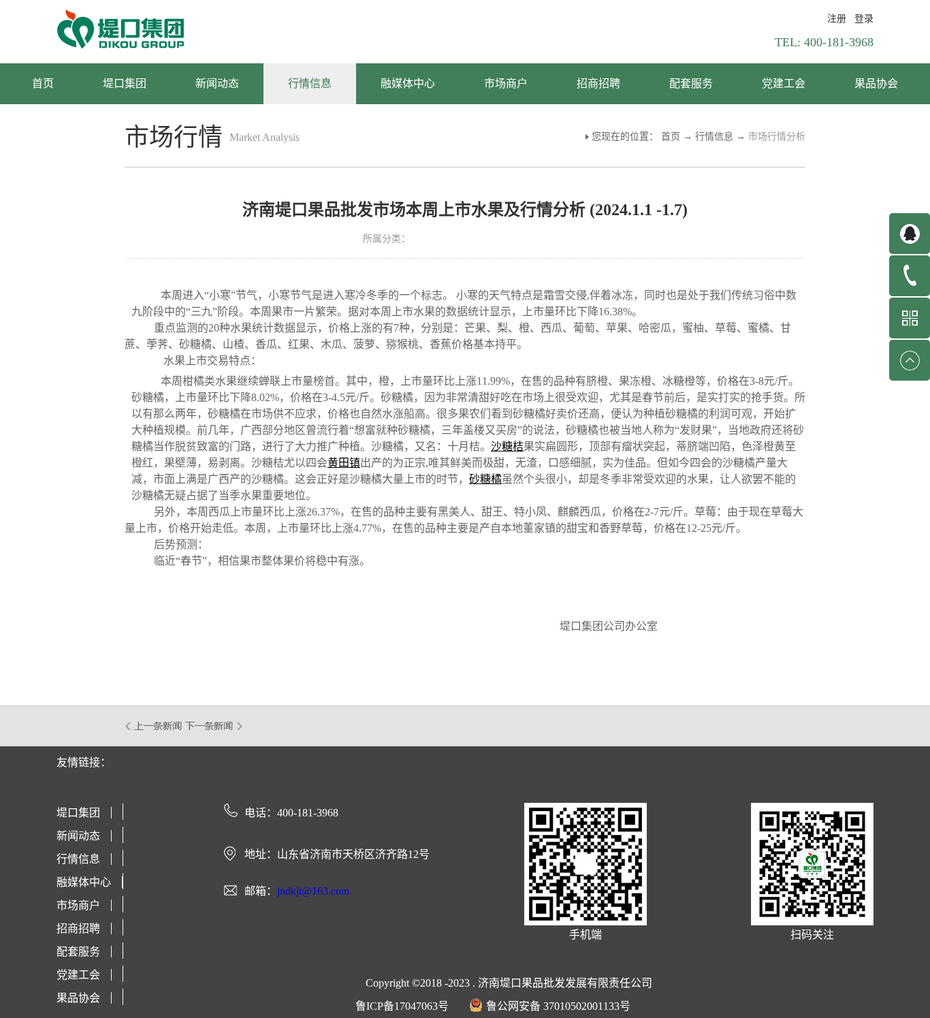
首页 (43, 83)
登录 (863, 19)
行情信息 (714, 136)
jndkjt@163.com (313, 891)
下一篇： (214, 726)
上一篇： (154, 726)
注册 (836, 19)
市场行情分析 (776, 136)
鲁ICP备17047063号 (402, 1006)
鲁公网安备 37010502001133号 (558, 1006)
